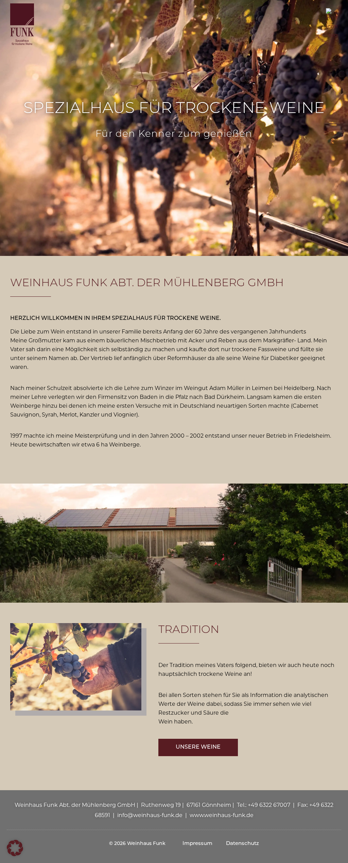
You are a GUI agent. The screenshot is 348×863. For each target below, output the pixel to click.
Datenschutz (242, 843)
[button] (15, 848)
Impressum (197, 843)
